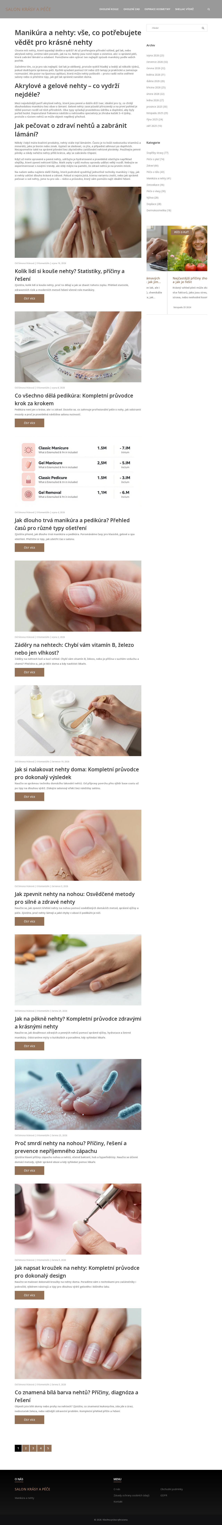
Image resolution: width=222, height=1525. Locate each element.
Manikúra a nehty (159, 178)
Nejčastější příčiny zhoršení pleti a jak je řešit (177, 280)
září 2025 (154, 125)
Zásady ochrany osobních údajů (132, 1495)
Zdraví (153, 165)
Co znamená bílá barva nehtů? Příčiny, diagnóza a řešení (76, 1396)
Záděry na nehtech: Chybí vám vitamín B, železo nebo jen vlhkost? (74, 648)
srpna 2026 (155, 55)
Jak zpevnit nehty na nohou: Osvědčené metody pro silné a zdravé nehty (75, 897)
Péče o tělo (155, 172)
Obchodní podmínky (171, 1489)
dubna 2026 (156, 81)
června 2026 (156, 68)
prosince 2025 (157, 106)
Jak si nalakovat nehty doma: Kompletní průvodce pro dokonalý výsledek (77, 773)
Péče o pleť (155, 159)
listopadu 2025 (157, 113)
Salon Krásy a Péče (28, 9)
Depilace (154, 204)
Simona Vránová (26, 263)
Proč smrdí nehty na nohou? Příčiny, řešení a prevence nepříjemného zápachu (71, 1147)
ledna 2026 (155, 100)
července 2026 (157, 61)
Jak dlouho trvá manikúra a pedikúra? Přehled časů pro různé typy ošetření (72, 524)
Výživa (153, 197)
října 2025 (155, 119)
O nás (117, 1489)
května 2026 (156, 74)
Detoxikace (155, 184)
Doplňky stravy (157, 152)
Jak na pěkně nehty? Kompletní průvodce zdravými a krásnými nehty (78, 1022)
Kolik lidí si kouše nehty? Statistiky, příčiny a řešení (70, 274)
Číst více (29, 298)
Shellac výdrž (184, 9)
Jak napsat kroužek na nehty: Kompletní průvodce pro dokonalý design (77, 1271)
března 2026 (156, 87)
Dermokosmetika (159, 210)
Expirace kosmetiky (157, 9)
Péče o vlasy (156, 191)
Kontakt (118, 1501)
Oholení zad (131, 9)
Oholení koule (109, 9)
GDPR (163, 1495)
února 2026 (155, 93)
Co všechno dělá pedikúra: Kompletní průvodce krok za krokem (74, 399)
